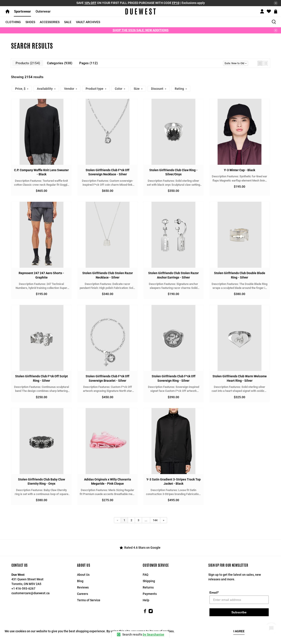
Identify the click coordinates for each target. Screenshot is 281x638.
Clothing (13, 22)
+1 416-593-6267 (23, 588)
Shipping (149, 581)
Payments (150, 594)
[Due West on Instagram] (150, 612)
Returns (148, 587)
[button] (260, 63)
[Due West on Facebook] (145, 612)
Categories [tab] (59, 63)
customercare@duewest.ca (30, 593)
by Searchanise (153, 634)
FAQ (145, 574)
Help (146, 600)
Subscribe (239, 612)
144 (155, 520)
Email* (214, 592)
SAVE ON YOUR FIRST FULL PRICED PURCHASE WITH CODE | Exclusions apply (140, 3)
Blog (80, 581)
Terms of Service (88, 600)
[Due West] (140, 11)
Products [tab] (27, 63)
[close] (276, 3)
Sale (67, 22)
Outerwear (43, 11)
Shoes (30, 22)
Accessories (49, 22)
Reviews (83, 587)
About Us (83, 574)
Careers (82, 594)
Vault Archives (88, 22)
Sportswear (22, 11)
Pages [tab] (88, 63)
